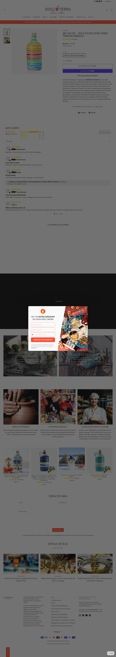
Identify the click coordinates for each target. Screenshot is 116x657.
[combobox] (34, 335)
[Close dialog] (86, 308)
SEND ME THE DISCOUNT (43, 340)
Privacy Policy (34, 347)
